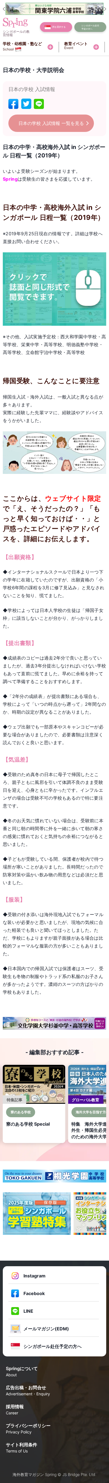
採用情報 (15, 1409)
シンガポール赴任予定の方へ (52, 1346)
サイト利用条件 (21, 1447)
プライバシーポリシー (28, 1428)
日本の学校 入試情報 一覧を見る (51, 123)
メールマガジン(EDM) (46, 1328)
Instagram (34, 1276)
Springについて (22, 1371)
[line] (39, 104)
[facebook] (13, 104)
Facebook (34, 1293)
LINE (28, 1311)
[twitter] (26, 104)
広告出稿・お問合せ (28, 1390)
